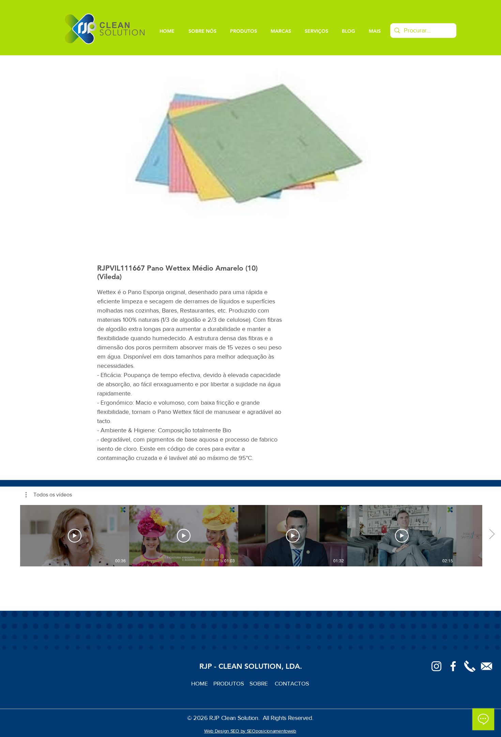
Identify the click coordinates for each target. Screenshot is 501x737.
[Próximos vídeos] (491, 534)
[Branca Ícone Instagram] (436, 666)
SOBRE (259, 683)
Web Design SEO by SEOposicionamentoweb (250, 731)
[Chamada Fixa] (469, 666)
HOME (202, 683)
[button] (49, 495)
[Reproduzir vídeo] (74, 536)
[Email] (486, 666)
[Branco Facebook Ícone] (453, 666)
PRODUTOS (231, 683)
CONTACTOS (292, 683)
